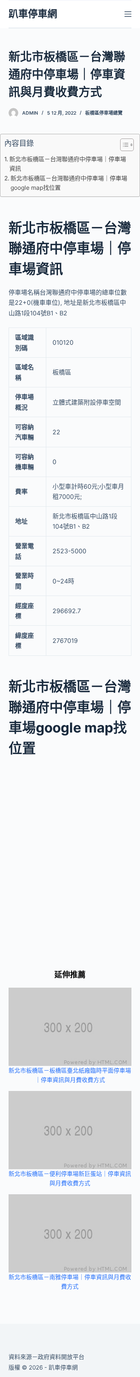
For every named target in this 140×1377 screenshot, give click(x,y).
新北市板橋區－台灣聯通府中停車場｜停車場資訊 (67, 163)
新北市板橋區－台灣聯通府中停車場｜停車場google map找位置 (68, 183)
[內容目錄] (127, 145)
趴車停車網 (33, 14)
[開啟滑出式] (127, 14)
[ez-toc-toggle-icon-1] (123, 146)
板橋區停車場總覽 (103, 113)
